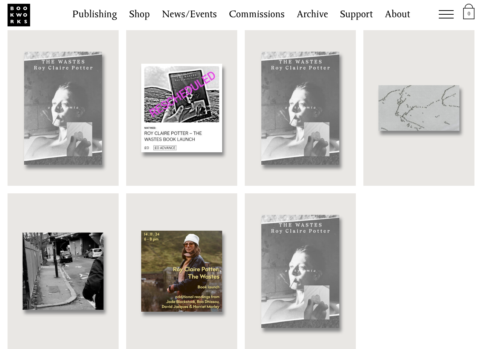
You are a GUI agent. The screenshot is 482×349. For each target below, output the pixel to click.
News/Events (189, 15)
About (397, 15)
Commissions (257, 15)
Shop (139, 15)
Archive (312, 15)
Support (356, 15)
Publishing (94, 15)
